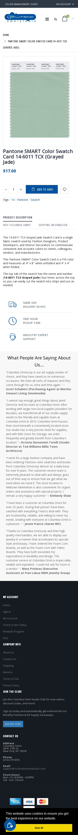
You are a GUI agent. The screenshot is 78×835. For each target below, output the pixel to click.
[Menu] (47, 19)
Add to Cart (45, 189)
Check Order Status (15, 625)
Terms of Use (11, 679)
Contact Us (9, 659)
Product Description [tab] (17, 217)
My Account (63, 4)
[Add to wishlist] (64, 189)
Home (6, 35)
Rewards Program (13, 631)
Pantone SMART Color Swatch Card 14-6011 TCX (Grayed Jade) (38, 156)
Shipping (8, 665)
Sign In (7, 611)
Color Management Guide (21, 4)
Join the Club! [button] (13, 724)
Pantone (22, 200)
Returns (7, 672)
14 (12, 200)
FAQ (5, 638)
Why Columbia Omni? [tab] (17, 225)
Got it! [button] (39, 827)
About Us (8, 652)
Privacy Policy (11, 685)
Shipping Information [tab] (53, 225)
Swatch (35, 200)
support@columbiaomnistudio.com (24, 768)
